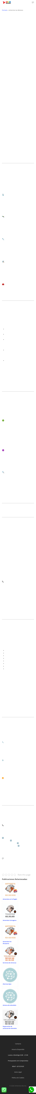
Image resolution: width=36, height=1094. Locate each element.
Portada (4, 10)
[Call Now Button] (31, 1089)
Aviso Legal (18, 1072)
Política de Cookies (18, 1078)
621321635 (20, 1066)
